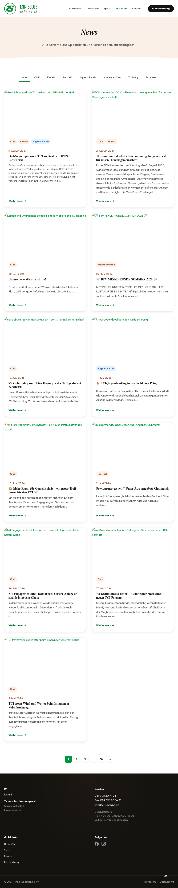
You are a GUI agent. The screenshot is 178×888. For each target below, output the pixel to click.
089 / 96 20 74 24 (105, 795)
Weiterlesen (18, 201)
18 (101, 759)
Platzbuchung (161, 8)
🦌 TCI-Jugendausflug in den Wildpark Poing (126, 383)
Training (133, 77)
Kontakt (136, 8)
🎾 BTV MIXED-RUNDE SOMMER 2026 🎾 (126, 279)
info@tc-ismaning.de (107, 805)
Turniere (150, 77)
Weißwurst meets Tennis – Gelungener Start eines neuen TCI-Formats (128, 595)
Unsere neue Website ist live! (27, 279)
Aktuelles (121, 8)
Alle (24, 77)
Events (51, 77)
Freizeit (67, 77)
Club (37, 77)
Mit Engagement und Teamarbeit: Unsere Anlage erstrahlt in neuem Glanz (43, 595)
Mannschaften (112, 77)
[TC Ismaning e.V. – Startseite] (20, 9)
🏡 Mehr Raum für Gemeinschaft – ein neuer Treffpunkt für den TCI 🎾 (43, 490)
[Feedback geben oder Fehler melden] (169, 879)
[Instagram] (104, 844)
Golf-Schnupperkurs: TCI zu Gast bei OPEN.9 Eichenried (39, 158)
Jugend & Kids (87, 77)
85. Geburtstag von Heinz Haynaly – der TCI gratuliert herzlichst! (45, 385)
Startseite (75, 8)
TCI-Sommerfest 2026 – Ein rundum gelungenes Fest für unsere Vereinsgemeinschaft (131, 158)
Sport (107, 8)
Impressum (150, 881)
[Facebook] (97, 844)
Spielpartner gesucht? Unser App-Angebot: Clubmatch (132, 488)
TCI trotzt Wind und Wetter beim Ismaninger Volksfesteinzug (39, 705)
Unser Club (92, 8)
